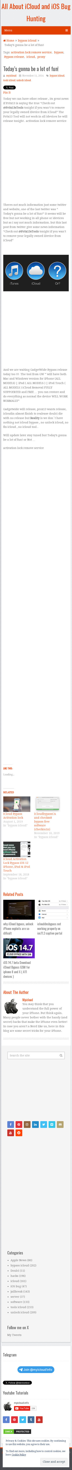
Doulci (15, 1270)
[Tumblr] (31, 1419)
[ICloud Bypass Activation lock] (16, 804)
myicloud (11, 75)
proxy (41, 56)
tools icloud (9, 80)
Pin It (7, 92)
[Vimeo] (52, 1124)
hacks (14, 1275)
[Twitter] (43, 1124)
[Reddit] (19, 1132)
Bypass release (14, 56)
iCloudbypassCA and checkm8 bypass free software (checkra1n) (45, 821)
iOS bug (16, 1286)
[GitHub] (60, 1124)
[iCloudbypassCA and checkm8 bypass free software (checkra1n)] (47, 804)
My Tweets (14, 1335)
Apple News (18, 1260)
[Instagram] (27, 1124)
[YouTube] (10, 1132)
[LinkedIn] (35, 1124)
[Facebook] (10, 1124)
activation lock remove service (31, 52)
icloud (30, 56)
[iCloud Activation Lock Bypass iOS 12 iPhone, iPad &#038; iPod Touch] (16, 849)
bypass (58, 52)
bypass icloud (57, 75)
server (15, 1296)
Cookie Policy (19, 1454)
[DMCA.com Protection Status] (17, 1433)
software (16, 1301)
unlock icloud (24, 80)
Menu (8, 30)
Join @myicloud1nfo (37, 1369)
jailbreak (16, 1291)
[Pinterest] (19, 1124)
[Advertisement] (36, 165)
